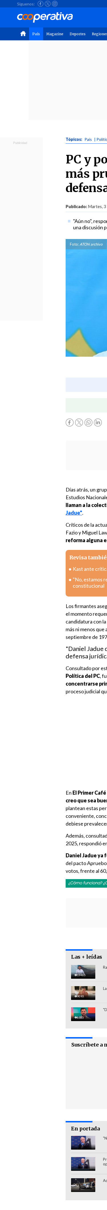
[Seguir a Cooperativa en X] (48, 3)
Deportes (78, 34)
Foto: (74, 244)
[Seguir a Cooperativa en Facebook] (40, 3)
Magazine (54, 34)
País (36, 34)
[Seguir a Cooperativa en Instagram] (55, 3)
